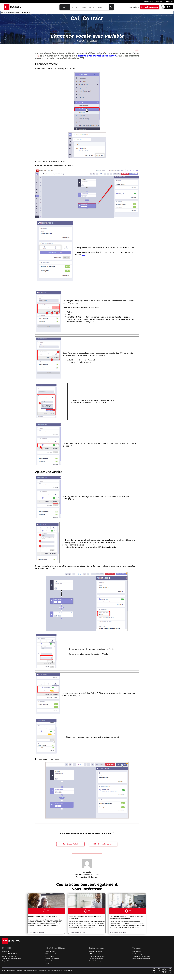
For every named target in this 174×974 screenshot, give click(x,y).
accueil (3, 12)
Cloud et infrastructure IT (96, 958)
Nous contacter (148, 1)
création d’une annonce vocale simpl (96, 56)
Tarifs (47, 963)
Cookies (19, 970)
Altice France (68, 970)
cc (7, 12)
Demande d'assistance (149, 7)
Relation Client (50, 961)
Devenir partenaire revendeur (141, 958)
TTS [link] (37, 56)
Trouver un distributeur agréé (141, 956)
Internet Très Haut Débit (52, 958)
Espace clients (137, 951)
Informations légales (8, 970)
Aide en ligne (134, 7)
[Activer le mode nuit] (167, 7)
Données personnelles (30, 970)
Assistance (159, 1)
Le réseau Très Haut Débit (9, 954)
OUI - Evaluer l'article (70, 844)
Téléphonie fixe (50, 951)
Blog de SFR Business (8, 961)
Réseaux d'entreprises (95, 951)
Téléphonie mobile (51, 954)
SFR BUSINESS (6, 948)
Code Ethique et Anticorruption (11, 958)
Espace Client (169, 1)
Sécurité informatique (95, 961)
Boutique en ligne (138, 954)
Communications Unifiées (97, 956)
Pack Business (50, 956)
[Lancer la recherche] (111, 7)
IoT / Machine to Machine (97, 954)
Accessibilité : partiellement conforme (50, 970)
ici (83, 255)
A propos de (5, 951)
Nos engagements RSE (9, 956)
